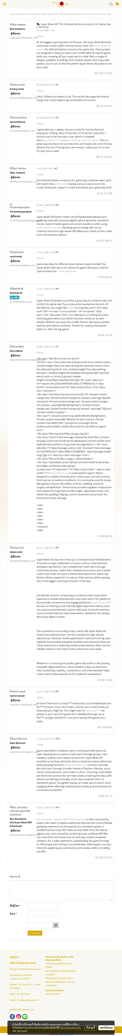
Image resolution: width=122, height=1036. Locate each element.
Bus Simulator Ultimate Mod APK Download (61, 819)
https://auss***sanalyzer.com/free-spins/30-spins (70, 140)
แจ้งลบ (40, 36)
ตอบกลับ (36, 933)
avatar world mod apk (49, 227)
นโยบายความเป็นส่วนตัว (70, 1027)
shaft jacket (61, 184)
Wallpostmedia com (75, 765)
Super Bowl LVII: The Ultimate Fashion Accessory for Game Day (76, 14)
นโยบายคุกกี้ (22, 1030)
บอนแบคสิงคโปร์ (52, 994)
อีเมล (13, 913)
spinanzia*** (93, 710)
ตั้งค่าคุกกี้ (90, 1027)
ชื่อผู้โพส (15, 905)
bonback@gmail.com (28, 1000)
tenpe (71, 307)
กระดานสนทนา (18, 14)
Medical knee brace (57, 473)
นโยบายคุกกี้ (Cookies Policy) (59, 978)
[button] (110, 4)
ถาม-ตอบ (33, 14)
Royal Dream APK (101, 602)
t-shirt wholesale (67, 271)
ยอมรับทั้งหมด (106, 1027)
